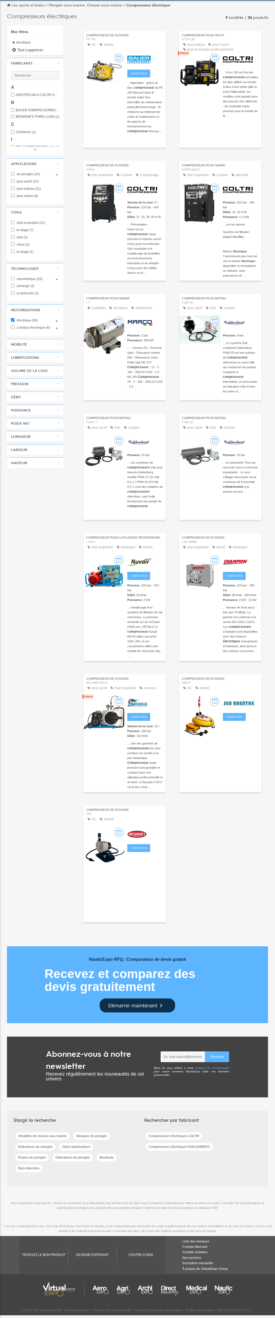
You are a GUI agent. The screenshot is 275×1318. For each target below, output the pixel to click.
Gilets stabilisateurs (76, 1147)
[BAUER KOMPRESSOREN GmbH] (145, 59)
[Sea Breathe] (241, 702)
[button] (35, 63)
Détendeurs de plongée (35, 1147)
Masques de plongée (91, 1136)
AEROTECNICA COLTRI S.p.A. (37, 95)
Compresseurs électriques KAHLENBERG (179, 1147)
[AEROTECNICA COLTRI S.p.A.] (241, 59)
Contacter (139, 73)
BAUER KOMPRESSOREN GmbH (37, 110)
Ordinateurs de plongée (72, 1157)
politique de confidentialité (212, 1067)
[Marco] (145, 322)
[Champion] (241, 561)
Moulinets (106, 1157)
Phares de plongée (32, 1157)
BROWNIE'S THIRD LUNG (37, 117)
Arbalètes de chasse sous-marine (42, 1136)
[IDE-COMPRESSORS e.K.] (145, 702)
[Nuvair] (145, 561)
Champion (26, 132)
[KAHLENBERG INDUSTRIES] (241, 322)
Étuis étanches (28, 1168)
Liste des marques (195, 1241)
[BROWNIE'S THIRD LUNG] (145, 833)
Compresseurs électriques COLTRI (174, 1136)
